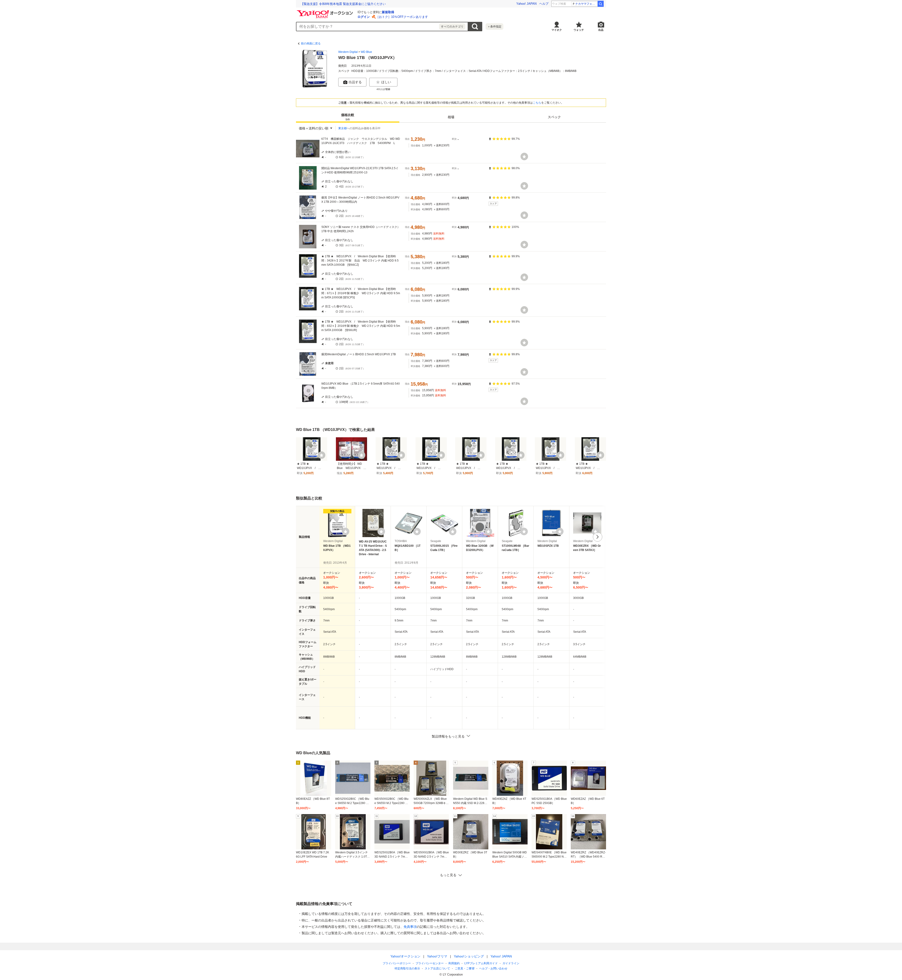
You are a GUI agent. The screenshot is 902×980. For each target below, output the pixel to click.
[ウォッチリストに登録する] (345, 531)
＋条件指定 (494, 26)
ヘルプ (543, 3)
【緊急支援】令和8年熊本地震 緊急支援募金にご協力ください (343, 4)
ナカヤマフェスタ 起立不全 (586, 3)
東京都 (342, 128)
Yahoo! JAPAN (526, 3)
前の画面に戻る (311, 43)
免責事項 (410, 927)
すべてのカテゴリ (452, 26)
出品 (600, 29)
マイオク (557, 29)
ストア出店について (437, 968)
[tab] (347, 117)
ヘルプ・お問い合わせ (493, 968)
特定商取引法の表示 (407, 968)
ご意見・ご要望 (464, 968)
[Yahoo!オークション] (325, 12)
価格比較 (347, 117)
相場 (451, 117)
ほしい (386, 82)
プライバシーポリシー (397, 963)
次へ (597, 537)
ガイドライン (510, 963)
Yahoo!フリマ (437, 956)
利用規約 (454, 963)
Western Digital (348, 52)
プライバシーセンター (430, 963)
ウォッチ (579, 29)
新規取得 (388, 12)
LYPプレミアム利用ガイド (481, 963)
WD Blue (366, 52)
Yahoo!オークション (405, 956)
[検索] (601, 4)
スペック (554, 117)
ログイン (364, 17)
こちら (537, 102)
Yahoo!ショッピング (469, 956)
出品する (355, 82)
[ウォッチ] (524, 156)
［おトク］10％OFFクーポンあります (402, 17)
